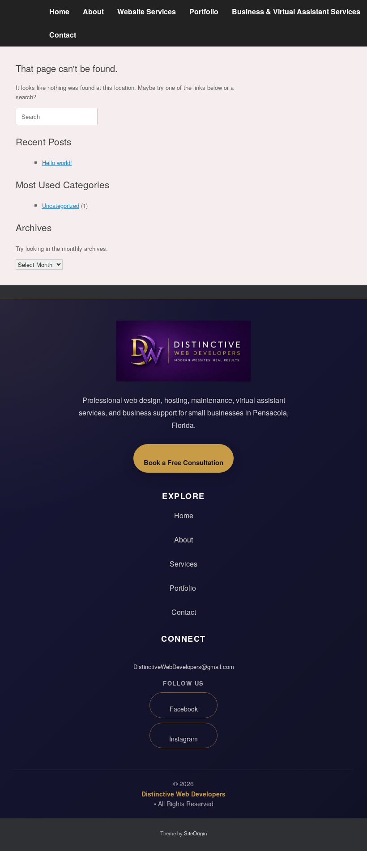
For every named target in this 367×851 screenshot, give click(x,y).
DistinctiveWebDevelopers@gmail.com (183, 666)
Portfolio (203, 11)
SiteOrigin (195, 833)
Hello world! (57, 162)
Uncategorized (60, 205)
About (93, 11)
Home (59, 11)
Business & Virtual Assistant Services (296, 11)
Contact (62, 35)
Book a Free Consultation (183, 462)
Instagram (183, 738)
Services (183, 564)
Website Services (146, 11)
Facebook (184, 708)
